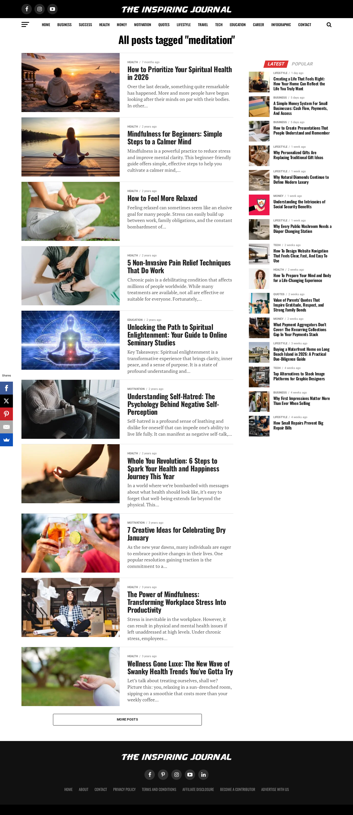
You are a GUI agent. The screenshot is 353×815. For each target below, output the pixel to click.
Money (122, 24)
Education (238, 24)
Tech (218, 24)
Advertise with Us (275, 789)
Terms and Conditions (159, 789)
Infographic (281, 24)
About (83, 789)
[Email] (6, 426)
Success (85, 24)
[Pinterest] (6, 414)
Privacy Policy (124, 789)
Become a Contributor (237, 789)
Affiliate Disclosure (198, 789)
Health (104, 24)
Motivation (142, 24)
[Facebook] (6, 388)
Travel (203, 24)
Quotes (164, 24)
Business (64, 24)
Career (258, 24)
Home (46, 24)
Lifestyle (184, 24)
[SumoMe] (6, 439)
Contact (304, 24)
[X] (6, 401)
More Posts (127, 719)
